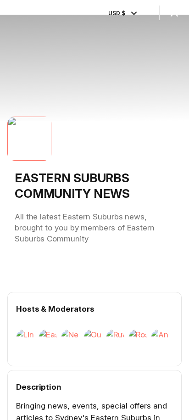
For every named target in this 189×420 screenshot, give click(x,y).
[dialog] (94, 210)
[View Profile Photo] (29, 139)
